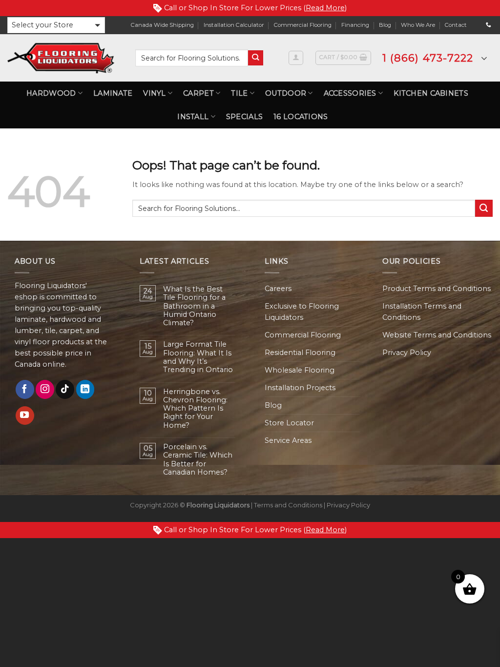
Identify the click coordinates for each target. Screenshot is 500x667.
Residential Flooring (300, 352)
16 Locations (300, 116)
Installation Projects (300, 387)
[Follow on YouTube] (25, 415)
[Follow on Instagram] (45, 389)
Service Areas (288, 440)
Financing (355, 24)
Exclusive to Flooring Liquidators (302, 312)
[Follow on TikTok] (65, 389)
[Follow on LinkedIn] (85, 389)
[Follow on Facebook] (25, 389)
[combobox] (191, 57)
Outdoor (285, 93)
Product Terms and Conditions (436, 288)
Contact (456, 24)
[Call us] (488, 25)
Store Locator (289, 422)
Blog (385, 24)
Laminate (112, 93)
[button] (56, 25)
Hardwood (51, 93)
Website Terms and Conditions (436, 335)
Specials (244, 116)
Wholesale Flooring (299, 370)
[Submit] (255, 57)
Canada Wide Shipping (162, 24)
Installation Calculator (234, 24)
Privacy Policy (406, 352)
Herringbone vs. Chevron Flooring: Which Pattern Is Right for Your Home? (195, 409)
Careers (278, 288)
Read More (325, 7)
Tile (239, 93)
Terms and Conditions (288, 505)
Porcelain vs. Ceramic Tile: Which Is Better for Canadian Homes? (197, 460)
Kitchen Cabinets (431, 93)
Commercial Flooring (303, 24)
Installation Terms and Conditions (421, 312)
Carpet (198, 93)
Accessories (350, 93)
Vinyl (154, 93)
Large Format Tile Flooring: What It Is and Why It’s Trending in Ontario (198, 357)
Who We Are (418, 24)
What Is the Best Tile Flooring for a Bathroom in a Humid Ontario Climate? (194, 306)
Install (192, 116)
